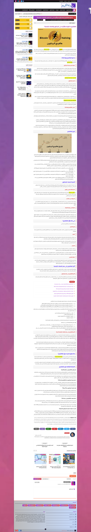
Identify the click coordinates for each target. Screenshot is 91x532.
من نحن (69, 1)
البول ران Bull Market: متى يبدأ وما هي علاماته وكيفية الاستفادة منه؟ (21, 52)
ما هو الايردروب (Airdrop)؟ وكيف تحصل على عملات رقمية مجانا (64, 284)
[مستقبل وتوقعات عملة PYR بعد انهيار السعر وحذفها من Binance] (28, 88)
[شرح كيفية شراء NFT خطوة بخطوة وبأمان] (28, 83)
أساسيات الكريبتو (69, 10)
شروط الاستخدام (72, 519)
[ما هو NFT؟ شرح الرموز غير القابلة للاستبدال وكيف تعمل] (28, 70)
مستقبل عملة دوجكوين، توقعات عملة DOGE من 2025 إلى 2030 (22, 43)
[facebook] (23, 1)
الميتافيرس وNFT (31, 10)
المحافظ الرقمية (45, 10)
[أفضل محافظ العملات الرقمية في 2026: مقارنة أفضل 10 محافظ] (30, 59)
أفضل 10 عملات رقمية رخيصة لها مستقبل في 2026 (22, 36)
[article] (44, 445)
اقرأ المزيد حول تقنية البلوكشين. (70, 78)
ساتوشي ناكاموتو (72, 192)
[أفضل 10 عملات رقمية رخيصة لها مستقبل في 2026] (30, 35)
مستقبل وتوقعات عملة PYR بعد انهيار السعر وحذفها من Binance (21, 88)
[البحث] (16, 1)
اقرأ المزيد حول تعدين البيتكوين (70, 100)
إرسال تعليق (36, 482)
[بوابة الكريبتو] (68, 5)
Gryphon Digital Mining (58, 356)
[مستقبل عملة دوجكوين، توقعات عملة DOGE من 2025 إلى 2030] (30, 43)
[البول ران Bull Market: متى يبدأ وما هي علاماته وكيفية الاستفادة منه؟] (30, 51)
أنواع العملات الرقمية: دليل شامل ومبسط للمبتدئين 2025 (65, 289)
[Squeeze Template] (75, 530)
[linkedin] (18, 1)
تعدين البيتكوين (69, 62)
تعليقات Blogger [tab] (72, 476)
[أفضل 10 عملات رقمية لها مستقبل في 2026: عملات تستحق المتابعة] (28, 77)
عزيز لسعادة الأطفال (67, 482)
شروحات (57, 10)
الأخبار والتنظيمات (25, 10)
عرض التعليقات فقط (45, 479)
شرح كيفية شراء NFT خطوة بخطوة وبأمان (21, 82)
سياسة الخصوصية (72, 516)
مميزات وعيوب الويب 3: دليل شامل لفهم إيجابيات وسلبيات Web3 (64, 286)
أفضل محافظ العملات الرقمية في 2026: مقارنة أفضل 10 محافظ (22, 59)
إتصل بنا (65, 1)
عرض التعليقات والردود (37, 479)
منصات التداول (52, 10)
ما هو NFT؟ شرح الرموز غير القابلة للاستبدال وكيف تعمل (53, 13)
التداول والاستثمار (38, 10)
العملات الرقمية (62, 10)
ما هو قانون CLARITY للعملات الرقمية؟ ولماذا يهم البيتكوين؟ (21, 95)
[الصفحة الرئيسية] (74, 10)
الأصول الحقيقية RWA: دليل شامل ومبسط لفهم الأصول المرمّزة (64, 293)
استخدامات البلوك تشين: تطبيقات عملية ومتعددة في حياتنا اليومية (63, 291)
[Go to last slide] (36, 450)
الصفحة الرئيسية (73, 1)
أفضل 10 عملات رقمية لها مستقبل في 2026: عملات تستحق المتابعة (30, 13)
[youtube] (17, 530)
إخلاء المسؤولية (72, 527)
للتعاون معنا (61, 1)
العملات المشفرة (46, 49)
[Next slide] (34, 450)
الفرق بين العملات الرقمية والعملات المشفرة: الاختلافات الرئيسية (64, 296)
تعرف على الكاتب (37, 435)
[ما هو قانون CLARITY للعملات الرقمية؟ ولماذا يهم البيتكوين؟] (28, 95)
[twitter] (21, 1)
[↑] (45, 529)
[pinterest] (20, 1)
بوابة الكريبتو (64, 530)
